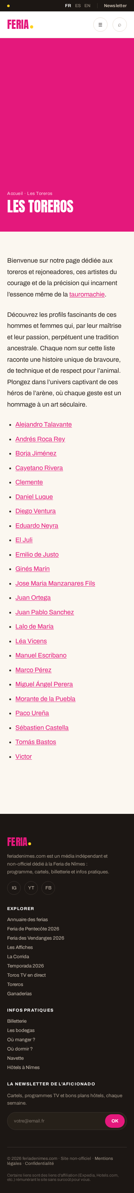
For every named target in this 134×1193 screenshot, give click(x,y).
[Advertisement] (67, 120)
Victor (23, 756)
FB (48, 887)
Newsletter (115, 5)
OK (114, 1121)
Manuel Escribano (40, 655)
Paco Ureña (32, 713)
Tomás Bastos (35, 741)
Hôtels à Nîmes (23, 1067)
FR (68, 5)
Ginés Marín (32, 568)
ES (78, 5)
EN (87, 5)
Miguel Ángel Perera (44, 684)
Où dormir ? (20, 1049)
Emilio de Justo (37, 554)
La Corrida (18, 956)
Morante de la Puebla (45, 698)
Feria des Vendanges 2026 (35, 938)
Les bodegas (21, 1030)
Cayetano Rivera (39, 467)
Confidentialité (39, 1163)
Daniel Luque (34, 496)
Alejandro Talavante (43, 424)
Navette (15, 1058)
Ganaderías (19, 993)
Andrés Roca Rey (40, 439)
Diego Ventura (35, 511)
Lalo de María (34, 626)
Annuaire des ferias (27, 919)
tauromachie (87, 294)
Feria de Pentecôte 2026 (33, 928)
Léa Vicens (31, 641)
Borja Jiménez (35, 453)
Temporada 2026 (25, 966)
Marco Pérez (33, 669)
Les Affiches (20, 947)
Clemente (29, 482)
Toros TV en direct (26, 975)
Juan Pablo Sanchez (44, 612)
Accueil (15, 193)
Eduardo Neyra (36, 525)
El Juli (24, 539)
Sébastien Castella (42, 727)
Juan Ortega (33, 597)
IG (14, 887)
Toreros (15, 984)
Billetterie (16, 1021)
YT (31, 887)
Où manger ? (21, 1039)
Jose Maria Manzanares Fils (55, 583)
